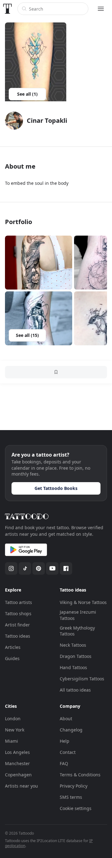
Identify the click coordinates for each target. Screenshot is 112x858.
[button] (38, 263)
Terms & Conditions (80, 775)
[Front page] (7, 8)
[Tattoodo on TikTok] (25, 568)
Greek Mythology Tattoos (77, 631)
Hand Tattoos (73, 667)
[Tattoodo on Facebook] (66, 568)
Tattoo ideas (17, 636)
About (66, 718)
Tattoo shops (18, 613)
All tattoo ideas (75, 690)
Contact (68, 752)
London (13, 718)
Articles (13, 647)
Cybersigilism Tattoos (82, 679)
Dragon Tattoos (75, 656)
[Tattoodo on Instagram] (11, 568)
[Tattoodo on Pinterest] (38, 568)
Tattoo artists (18, 602)
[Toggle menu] (101, 8)
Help (64, 741)
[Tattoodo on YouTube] (52, 568)
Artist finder (17, 625)
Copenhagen (18, 775)
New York (14, 730)
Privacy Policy (73, 786)
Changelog (71, 730)
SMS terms (71, 797)
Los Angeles (17, 752)
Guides (12, 658)
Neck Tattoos (73, 645)
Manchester (17, 763)
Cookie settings (75, 808)
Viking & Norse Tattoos (83, 602)
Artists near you (21, 786)
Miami (11, 741)
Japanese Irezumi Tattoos (78, 615)
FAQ (64, 763)
